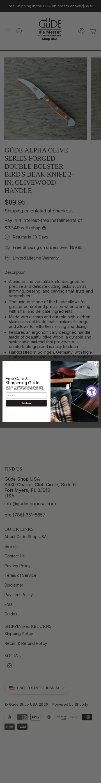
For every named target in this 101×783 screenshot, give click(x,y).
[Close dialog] (95, 364)
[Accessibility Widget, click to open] (92, 391)
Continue (26, 403)
